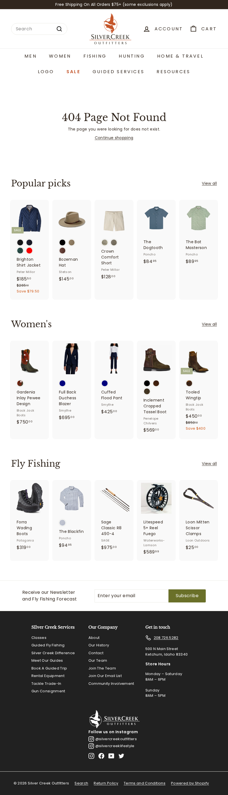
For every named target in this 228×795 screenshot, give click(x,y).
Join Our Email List (105, 675)
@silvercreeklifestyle (115, 746)
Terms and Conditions (144, 783)
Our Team (97, 660)
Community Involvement (111, 683)
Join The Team (102, 668)
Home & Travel (180, 56)
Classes (38, 637)
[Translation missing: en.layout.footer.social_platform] (91, 756)
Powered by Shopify (190, 783)
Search (81, 783)
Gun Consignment (48, 691)
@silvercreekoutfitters (116, 739)
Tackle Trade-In (46, 683)
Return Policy (106, 783)
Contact (95, 653)
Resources (173, 71)
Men (30, 56)
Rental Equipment (48, 675)
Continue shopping (114, 138)
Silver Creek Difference (53, 653)
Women (60, 56)
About (94, 637)
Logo (46, 71)
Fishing (94, 56)
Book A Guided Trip (49, 668)
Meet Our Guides (47, 660)
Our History (98, 645)
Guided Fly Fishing (48, 645)
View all (209, 183)
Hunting (132, 56)
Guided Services (118, 71)
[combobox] (39, 29)
